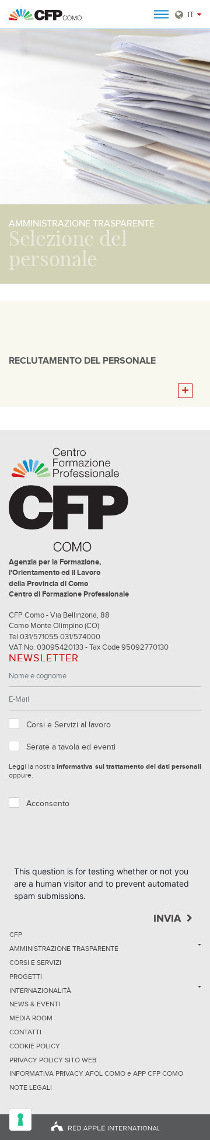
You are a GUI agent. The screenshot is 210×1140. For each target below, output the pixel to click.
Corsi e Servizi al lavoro (68, 725)
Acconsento (47, 804)
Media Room (30, 1018)
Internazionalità (40, 991)
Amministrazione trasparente (63, 949)
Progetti (25, 977)
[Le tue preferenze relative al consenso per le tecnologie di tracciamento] (20, 1119)
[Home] (45, 14)
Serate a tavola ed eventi (71, 747)
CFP (15, 935)
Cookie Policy (34, 1046)
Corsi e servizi (35, 963)
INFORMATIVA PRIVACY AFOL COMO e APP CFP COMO (96, 1074)
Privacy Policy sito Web (53, 1060)
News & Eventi (34, 1004)
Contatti (25, 1032)
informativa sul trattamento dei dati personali (129, 767)
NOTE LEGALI (30, 1088)
